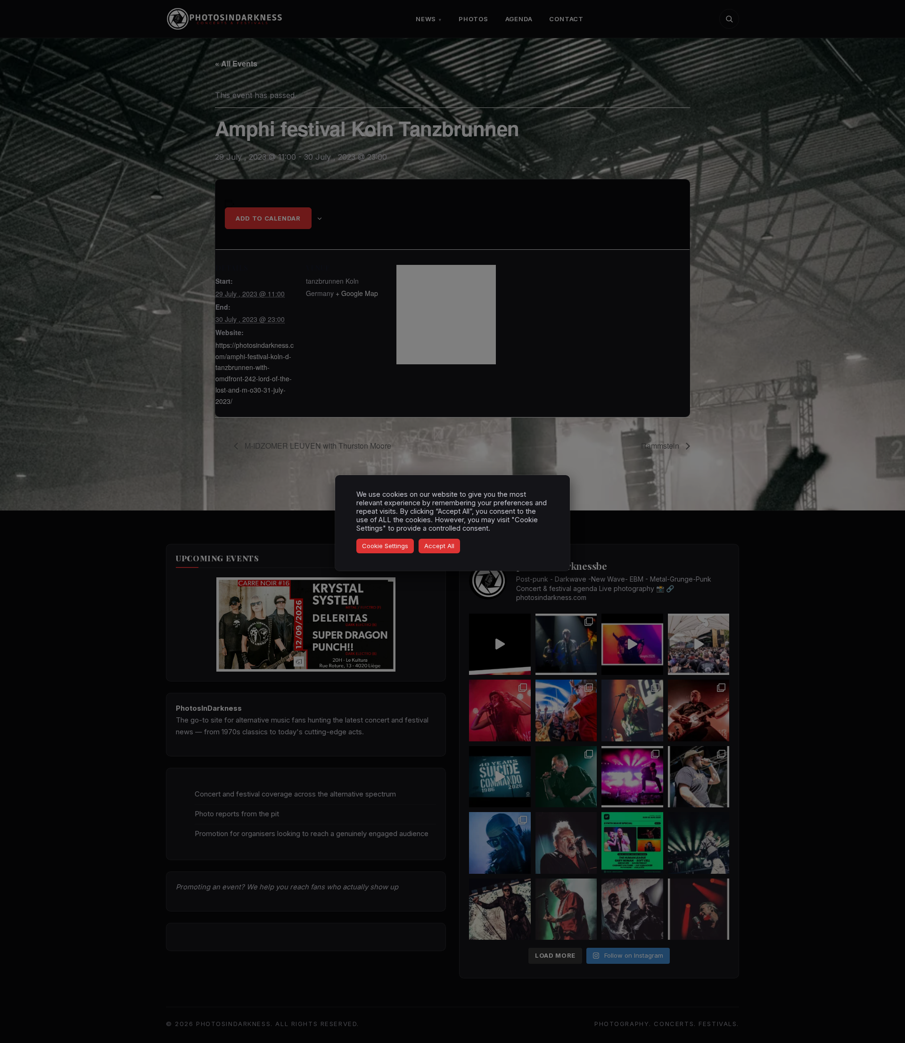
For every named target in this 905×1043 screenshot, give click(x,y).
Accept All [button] (439, 546)
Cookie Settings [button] (385, 546)
